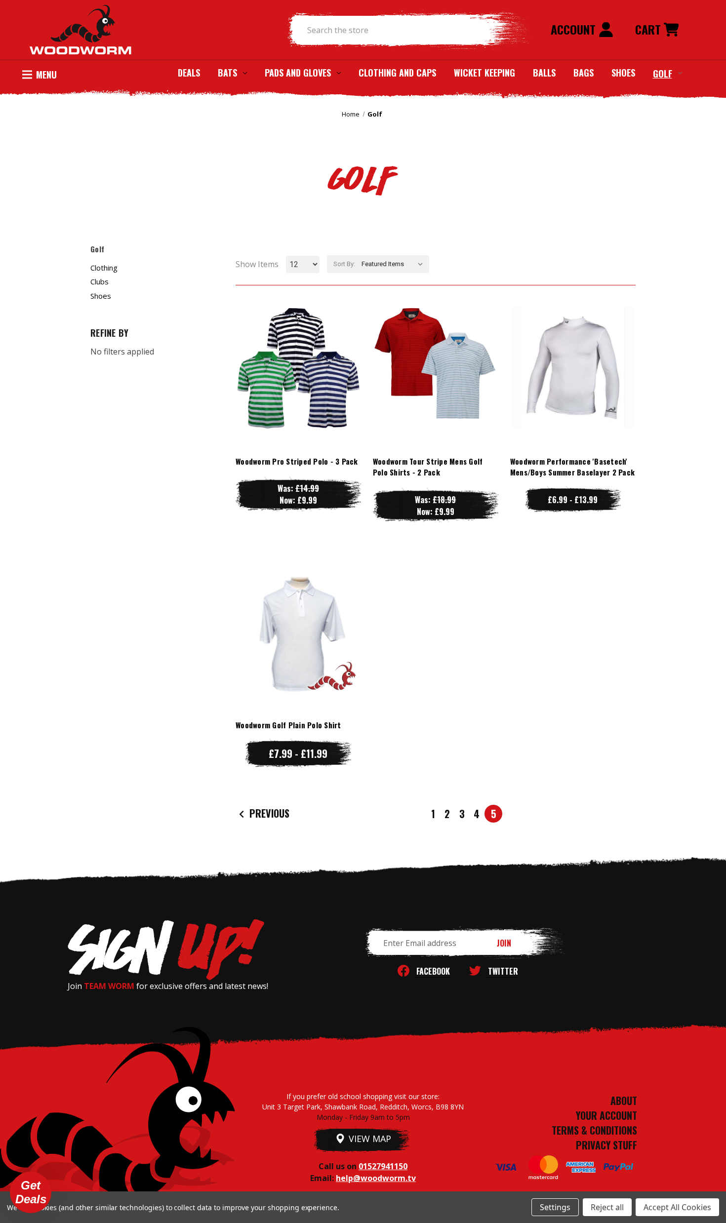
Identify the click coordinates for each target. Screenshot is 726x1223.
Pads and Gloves (298, 72)
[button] (30, 1192)
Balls (544, 72)
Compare (294, 367)
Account (575, 29)
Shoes (623, 72)
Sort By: (344, 264)
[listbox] (394, 264)
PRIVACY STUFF (606, 1145)
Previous (268, 813)
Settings (555, 1207)
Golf (662, 73)
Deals (189, 72)
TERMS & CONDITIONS (594, 1130)
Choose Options (298, 387)
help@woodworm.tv (376, 1178)
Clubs (99, 281)
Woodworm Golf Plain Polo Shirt (288, 724)
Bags (583, 72)
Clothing (104, 268)
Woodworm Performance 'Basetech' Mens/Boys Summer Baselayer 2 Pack (572, 467)
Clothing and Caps (397, 72)
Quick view (298, 347)
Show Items (257, 264)
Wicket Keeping (484, 72)
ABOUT (623, 1100)
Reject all (607, 1207)
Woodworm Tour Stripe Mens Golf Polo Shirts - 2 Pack (428, 467)
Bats (227, 72)
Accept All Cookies (677, 1207)
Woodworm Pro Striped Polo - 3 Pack (297, 461)
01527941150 (383, 1166)
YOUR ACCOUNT (606, 1115)
